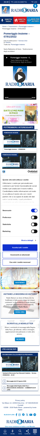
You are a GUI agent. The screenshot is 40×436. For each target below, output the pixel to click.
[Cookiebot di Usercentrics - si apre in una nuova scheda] (28, 171)
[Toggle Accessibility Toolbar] (35, 5)
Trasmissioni (12, 26)
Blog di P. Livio (9, 414)
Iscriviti (20, 339)
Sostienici (20, 283)
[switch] (34, 217)
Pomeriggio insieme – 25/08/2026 (14, 149)
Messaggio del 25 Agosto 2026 (16, 381)
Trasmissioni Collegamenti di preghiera (17, 354)
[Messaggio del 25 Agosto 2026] (4, 381)
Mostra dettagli (27, 240)
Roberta (8, 42)
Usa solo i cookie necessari (20, 262)
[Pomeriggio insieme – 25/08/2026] (20, 139)
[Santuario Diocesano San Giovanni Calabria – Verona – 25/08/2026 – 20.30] (20, 362)
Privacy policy (20, 400)
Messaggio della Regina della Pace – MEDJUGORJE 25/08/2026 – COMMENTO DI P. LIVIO (21, 388)
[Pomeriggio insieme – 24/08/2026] (19, 162)
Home (4, 26)
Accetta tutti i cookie (20, 247)
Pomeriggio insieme (26, 26)
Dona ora (20, 312)
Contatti (20, 405)
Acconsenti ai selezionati (20, 255)
